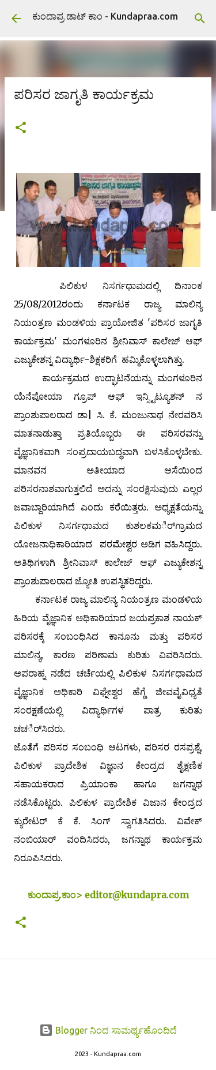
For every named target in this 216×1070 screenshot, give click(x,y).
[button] (21, 128)
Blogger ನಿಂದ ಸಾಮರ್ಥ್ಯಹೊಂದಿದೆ (115, 1030)
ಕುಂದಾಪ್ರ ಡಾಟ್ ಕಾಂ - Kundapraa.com (105, 16)
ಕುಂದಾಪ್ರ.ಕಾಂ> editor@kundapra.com (108, 894)
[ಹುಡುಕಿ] (200, 18)
